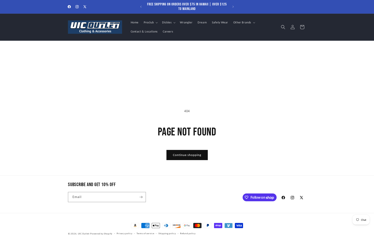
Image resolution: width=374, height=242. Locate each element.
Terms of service (145, 233)
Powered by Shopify (101, 233)
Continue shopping (187, 155)
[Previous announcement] (141, 7)
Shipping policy (167, 233)
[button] (150, 22)
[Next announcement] (233, 7)
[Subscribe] (141, 197)
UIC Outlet (84, 233)
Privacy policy (124, 233)
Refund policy (187, 233)
